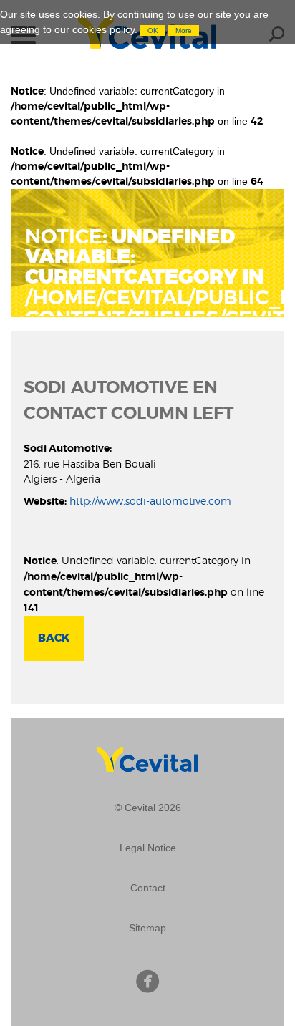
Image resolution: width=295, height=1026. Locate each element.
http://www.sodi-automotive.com (150, 501)
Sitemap (147, 928)
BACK (53, 638)
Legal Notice (148, 847)
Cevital (147, 754)
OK (153, 30)
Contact (147, 888)
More (183, 30)
